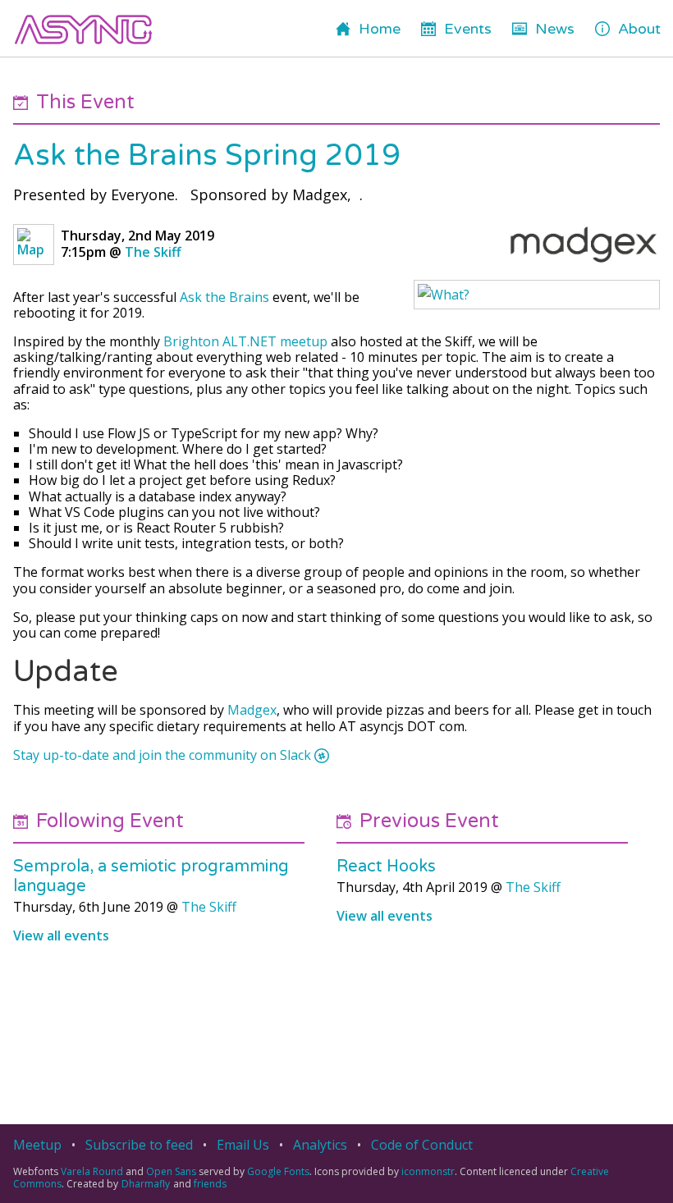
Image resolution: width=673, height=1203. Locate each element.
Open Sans (171, 1171)
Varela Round (92, 1171)
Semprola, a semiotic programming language (151, 876)
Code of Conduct (422, 1145)
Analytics (320, 1145)
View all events (61, 935)
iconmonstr (428, 1171)
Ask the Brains (224, 297)
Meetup (37, 1145)
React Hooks (386, 866)
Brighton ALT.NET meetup (245, 341)
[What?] (537, 294)
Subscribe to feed (139, 1145)
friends (210, 1184)
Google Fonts (278, 1171)
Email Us (243, 1145)
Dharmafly (145, 1184)
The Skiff (153, 252)
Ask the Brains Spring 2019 (207, 155)
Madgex (252, 710)
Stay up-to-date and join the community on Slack (162, 755)
